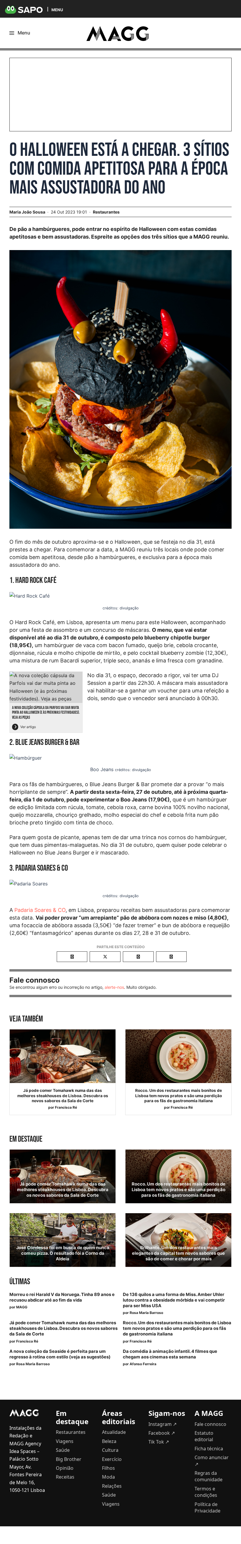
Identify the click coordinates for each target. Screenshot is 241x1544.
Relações (112, 1486)
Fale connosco (210, 1424)
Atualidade (114, 1432)
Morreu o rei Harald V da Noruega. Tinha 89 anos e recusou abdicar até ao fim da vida (62, 1297)
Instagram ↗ (162, 1424)
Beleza (109, 1441)
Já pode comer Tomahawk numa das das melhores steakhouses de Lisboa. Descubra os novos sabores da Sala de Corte (62, 1095)
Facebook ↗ (161, 1433)
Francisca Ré (66, 1107)
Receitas (65, 1477)
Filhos (108, 1468)
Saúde (63, 1450)
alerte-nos (114, 987)
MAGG (21, 1307)
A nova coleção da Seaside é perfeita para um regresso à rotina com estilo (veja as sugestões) (60, 1354)
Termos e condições (206, 1491)
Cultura (110, 1450)
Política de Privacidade (207, 1507)
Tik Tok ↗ (158, 1442)
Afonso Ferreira (143, 1364)
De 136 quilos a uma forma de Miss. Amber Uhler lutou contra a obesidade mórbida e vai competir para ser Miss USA (174, 1300)
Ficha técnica (209, 1448)
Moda (108, 1477)
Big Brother (68, 1459)
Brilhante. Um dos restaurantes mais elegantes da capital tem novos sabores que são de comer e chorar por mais (178, 1253)
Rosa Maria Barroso (146, 1312)
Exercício (112, 1459)
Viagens (64, 1441)
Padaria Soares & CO (40, 910)
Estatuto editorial (204, 1436)
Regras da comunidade (208, 1476)
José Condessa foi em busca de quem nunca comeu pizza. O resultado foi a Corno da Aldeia (62, 1253)
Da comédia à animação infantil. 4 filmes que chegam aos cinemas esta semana (170, 1354)
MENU (57, 9)
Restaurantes (106, 211)
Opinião (64, 1468)
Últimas (19, 1282)
